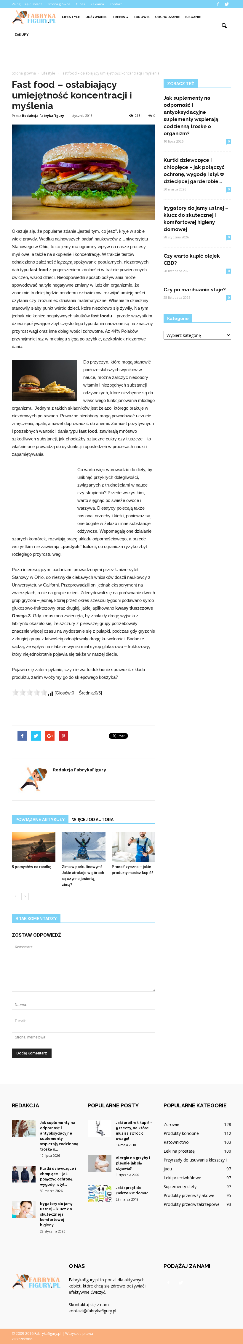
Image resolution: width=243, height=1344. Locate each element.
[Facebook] (217, 4)
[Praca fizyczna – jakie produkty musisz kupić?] (133, 847)
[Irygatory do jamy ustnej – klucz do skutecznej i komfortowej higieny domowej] (24, 1209)
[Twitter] (226, 4)
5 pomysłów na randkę (31, 867)
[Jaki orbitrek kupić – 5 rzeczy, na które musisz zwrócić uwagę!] (99, 1128)
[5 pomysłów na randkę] (33, 847)
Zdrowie (141, 17)
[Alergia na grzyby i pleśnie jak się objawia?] (99, 1163)
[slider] (29, 692)
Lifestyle (71, 17)
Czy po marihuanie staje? (195, 290)
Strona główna (59, 4)
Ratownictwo (176, 1142)
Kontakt (116, 4)
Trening (120, 17)
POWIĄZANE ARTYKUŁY (40, 819)
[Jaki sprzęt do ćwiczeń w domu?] (99, 1193)
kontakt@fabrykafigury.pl (92, 1311)
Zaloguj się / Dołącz (27, 4)
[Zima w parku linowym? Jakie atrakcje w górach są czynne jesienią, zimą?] (83, 847)
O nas (80, 4)
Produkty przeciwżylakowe (189, 1195)
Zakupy (21, 35)
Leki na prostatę (179, 1151)
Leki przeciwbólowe (182, 1177)
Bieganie (193, 17)
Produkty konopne (181, 1133)
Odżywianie (96, 17)
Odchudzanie (167, 17)
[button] (224, 26)
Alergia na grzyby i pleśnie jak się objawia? (133, 1163)
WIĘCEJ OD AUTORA (92, 819)
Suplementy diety (180, 1186)
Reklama (97, 4)
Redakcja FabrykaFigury (43, 115)
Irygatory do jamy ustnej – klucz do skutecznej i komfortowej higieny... (56, 1214)
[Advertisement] (121, 57)
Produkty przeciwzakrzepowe (192, 1204)
